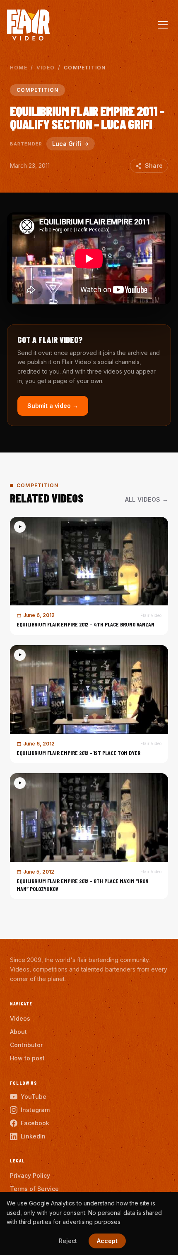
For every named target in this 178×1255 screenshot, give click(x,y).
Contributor (26, 1044)
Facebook (35, 1122)
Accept (107, 1240)
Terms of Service (34, 1188)
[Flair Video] (28, 25)
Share (154, 165)
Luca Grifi (66, 143)
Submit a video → (52, 405)
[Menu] (162, 25)
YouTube (33, 1096)
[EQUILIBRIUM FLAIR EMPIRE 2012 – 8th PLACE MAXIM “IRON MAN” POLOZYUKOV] (89, 836)
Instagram (35, 1109)
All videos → (146, 499)
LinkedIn (33, 1136)
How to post (27, 1058)
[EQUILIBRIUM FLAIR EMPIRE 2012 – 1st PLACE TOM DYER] (89, 704)
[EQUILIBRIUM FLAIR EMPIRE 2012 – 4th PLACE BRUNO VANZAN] (89, 576)
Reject (68, 1240)
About (18, 1031)
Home (18, 67)
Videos (20, 1018)
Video (45, 67)
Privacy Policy (30, 1175)
